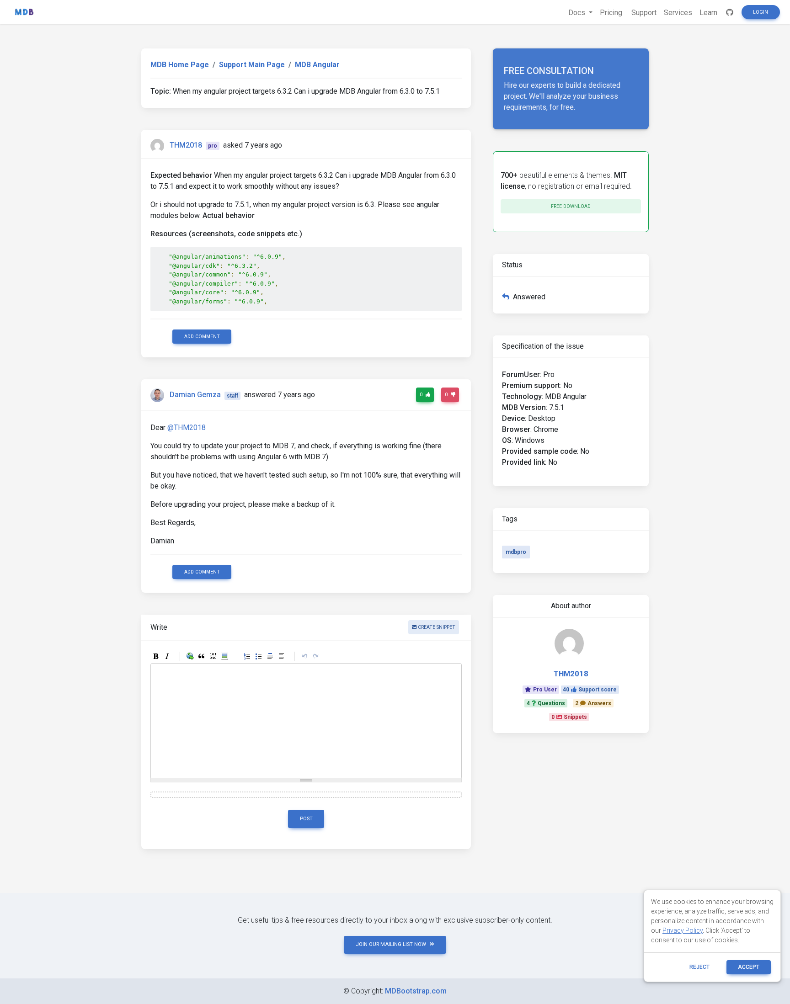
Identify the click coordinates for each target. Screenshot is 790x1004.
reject (699, 967)
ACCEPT (748, 967)
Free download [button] (571, 206)
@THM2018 (186, 427)
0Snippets (569, 717)
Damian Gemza (195, 395)
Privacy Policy (682, 930)
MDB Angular (317, 64)
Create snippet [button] (435, 627)
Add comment (202, 337)
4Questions (546, 703)
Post (306, 819)
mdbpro (516, 552)
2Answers (593, 703)
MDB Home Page (179, 64)
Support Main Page (252, 64)
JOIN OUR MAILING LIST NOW (391, 944)
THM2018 (186, 145)
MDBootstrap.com (416, 991)
